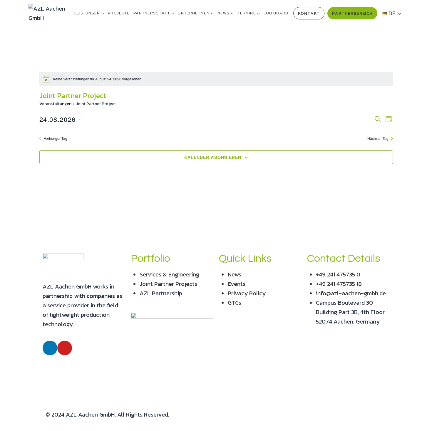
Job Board (276, 13)
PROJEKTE (118, 13)
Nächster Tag (378, 138)
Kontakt (309, 13)
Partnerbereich (352, 13)
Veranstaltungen (55, 104)
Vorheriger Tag (55, 138)
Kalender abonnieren (212, 157)
